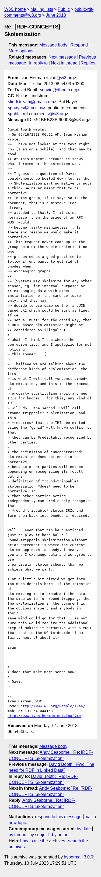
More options (21, 51)
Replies (88, 63)
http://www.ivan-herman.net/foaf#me (44, 716)
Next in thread (64, 63)
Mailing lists (41, 9)
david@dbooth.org (59, 90)
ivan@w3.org (61, 77)
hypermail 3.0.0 (78, 857)
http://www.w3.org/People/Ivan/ (52, 706)
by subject (39, 834)
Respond (79, 45)
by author (61, 834)
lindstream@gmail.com (32, 101)
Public (64, 9)
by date (84, 829)
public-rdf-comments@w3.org (38, 113)
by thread (17, 834)
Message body (53, 45)
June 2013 (56, 15)
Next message (62, 57)
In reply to (38, 63)
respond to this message (58, 816)
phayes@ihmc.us (26, 108)
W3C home (15, 9)
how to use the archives (42, 841)
